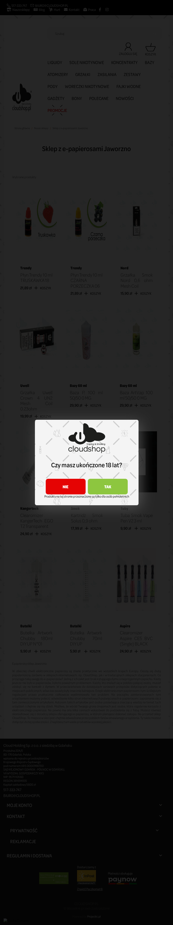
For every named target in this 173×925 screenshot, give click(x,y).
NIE (65, 487)
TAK (107, 487)
